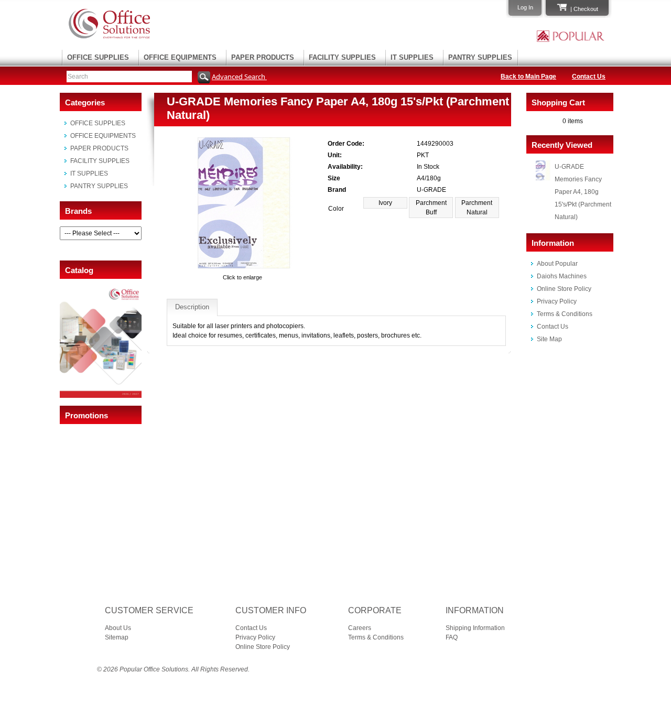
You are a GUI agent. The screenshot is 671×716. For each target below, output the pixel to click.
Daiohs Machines (562, 276)
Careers (359, 628)
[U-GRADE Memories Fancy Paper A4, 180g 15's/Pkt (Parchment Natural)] (242, 268)
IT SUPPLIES (412, 57)
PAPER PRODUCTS (262, 57)
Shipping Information (475, 628)
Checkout (585, 9)
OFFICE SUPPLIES (98, 57)
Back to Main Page (528, 76)
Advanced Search (239, 76)
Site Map (549, 339)
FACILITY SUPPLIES (342, 57)
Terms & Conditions (564, 314)
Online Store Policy (564, 288)
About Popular (557, 263)
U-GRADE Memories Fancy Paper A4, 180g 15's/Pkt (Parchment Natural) (583, 192)
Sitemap (116, 637)
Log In (525, 7)
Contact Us (588, 76)
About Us (118, 628)
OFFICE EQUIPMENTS (180, 57)
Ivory (385, 203)
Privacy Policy (557, 301)
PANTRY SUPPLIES (480, 57)
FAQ (452, 637)
